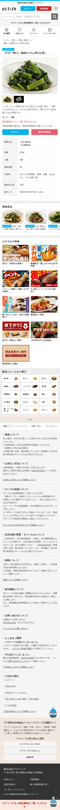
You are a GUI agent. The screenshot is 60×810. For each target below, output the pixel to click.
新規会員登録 (44, 132)
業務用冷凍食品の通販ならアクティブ (24, 794)
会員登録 (44, 9)
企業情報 (34, 779)
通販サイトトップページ (14, 426)
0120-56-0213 (38, 471)
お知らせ (8, 779)
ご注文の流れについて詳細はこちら (19, 711)
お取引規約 (9, 784)
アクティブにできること (30, 751)
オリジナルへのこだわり (30, 744)
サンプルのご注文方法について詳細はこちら (23, 525)
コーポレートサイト (13, 790)
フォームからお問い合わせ (15, 629)
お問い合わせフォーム (18, 661)
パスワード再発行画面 (22, 649)
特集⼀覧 (36, 426)
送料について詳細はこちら (15, 580)
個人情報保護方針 (38, 784)
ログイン (28, 9)
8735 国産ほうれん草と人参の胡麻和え (35, 229)
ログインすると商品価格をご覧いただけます (30, 23)
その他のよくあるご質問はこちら (18, 667)
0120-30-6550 (27, 658)
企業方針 (30, 757)
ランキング (51, 426)
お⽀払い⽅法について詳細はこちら (19, 480)
